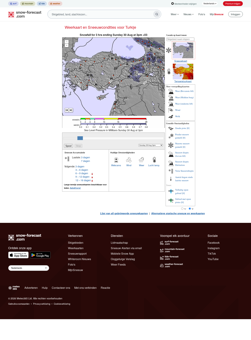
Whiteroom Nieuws (79, 259)
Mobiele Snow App (122, 253)
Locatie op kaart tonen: (176, 35)
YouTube (213, 259)
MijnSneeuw (75, 270)
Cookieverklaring (62, 303)
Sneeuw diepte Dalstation (182, 163)
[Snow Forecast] (23, 14)
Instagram (214, 248)
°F (192, 208)
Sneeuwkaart (180, 61)
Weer (174, 14)
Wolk (177, 116)
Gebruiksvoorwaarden (19, 303)
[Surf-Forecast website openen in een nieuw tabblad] (13, 3)
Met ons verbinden (85, 288)
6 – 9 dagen (81, 173)
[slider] (80, 138)
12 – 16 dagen (83, 180)
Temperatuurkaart (183, 81)
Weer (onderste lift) (184, 103)
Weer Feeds (118, 264)
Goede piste (180, 128)
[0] (188, 128)
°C (185, 208)
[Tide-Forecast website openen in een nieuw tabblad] (42, 3)
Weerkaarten (75, 248)
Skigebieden (75, 243)
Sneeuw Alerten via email (126, 248)
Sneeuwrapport (77, 253)
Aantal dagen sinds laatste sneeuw (184, 179)
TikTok (212, 253)
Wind (128, 165)
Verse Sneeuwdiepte (184, 170)
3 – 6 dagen (81, 169)
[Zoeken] (156, 14)
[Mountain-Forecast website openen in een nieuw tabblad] (27, 3)
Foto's (201, 14)
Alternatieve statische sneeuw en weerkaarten (178, 213)
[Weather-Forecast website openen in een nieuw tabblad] (55, 3)
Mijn (217, 14)
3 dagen (85, 157)
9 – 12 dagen (82, 176)
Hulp (45, 288)
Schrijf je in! (75, 188)
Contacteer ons (61, 288)
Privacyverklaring (41, 303)
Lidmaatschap (119, 243)
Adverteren (31, 288)
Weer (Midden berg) (184, 97)
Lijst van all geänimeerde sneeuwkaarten (124, 213)
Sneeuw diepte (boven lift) (182, 154)
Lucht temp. (154, 165)
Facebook (214, 243)
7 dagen (85, 161)
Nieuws (187, 14)
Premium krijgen (232, 3)
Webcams (116, 165)
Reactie (105, 288)
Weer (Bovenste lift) (184, 91)
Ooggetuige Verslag (123, 259)
